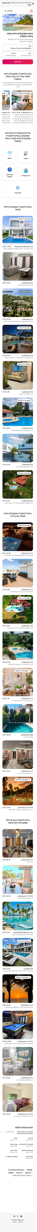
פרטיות (20, 1222)
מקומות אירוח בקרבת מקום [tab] (25, 1132)
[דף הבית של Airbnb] (31, 10)
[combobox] (17, 48)
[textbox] (25, 55)
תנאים (15, 1222)
